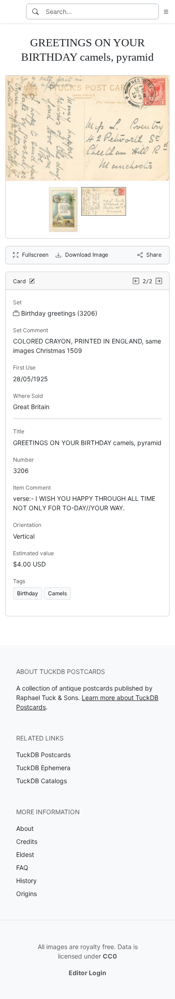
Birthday (27, 593)
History (26, 880)
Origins (26, 893)
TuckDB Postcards (43, 754)
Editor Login (87, 973)
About (25, 828)
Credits (26, 841)
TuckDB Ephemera (43, 768)
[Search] (35, 11)
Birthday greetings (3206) (59, 313)
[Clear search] (152, 11)
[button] (164, 11)
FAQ (22, 867)
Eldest (25, 854)
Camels (57, 593)
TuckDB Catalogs (41, 781)
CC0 (110, 956)
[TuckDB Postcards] (12, 11)
